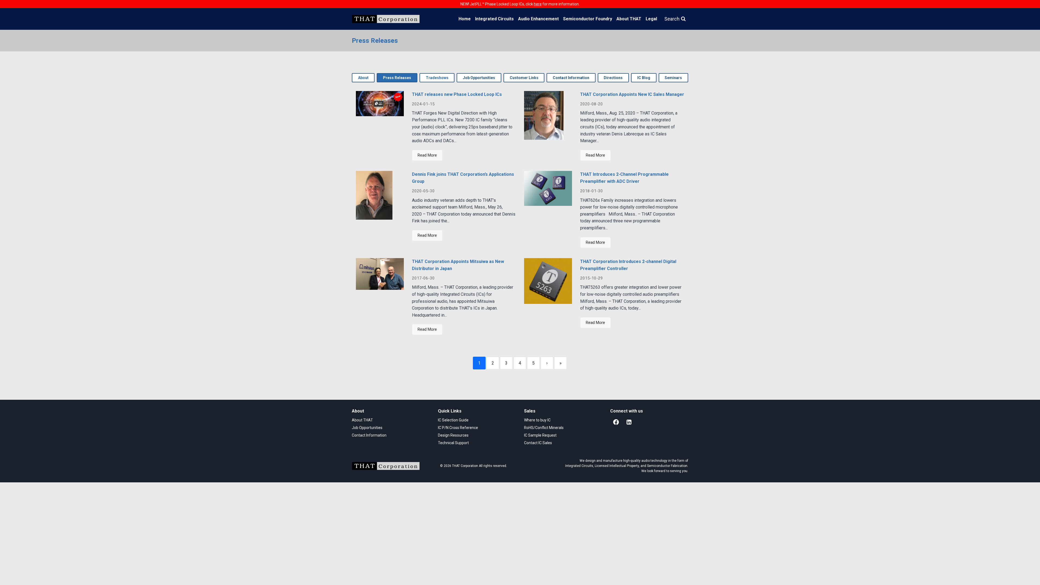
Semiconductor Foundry (587, 18)
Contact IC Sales (538, 443)
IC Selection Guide (453, 420)
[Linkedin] (629, 422)
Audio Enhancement (538, 18)
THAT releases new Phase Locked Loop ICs (457, 94)
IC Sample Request (540, 435)
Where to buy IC (537, 420)
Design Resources (453, 435)
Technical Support (453, 443)
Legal (651, 18)
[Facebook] (616, 422)
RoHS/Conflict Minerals (544, 427)
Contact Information (369, 435)
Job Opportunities (367, 427)
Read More (427, 155)
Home (465, 18)
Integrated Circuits (494, 18)
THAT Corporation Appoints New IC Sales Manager (632, 94)
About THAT (628, 18)
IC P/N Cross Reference (458, 427)
